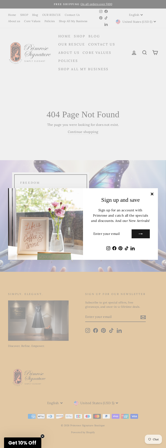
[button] (22, 442)
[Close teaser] (42, 436)
